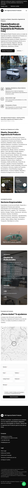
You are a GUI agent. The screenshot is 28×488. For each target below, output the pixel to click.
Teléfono (17, 372)
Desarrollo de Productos (6, 181)
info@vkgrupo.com (5, 442)
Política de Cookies (5, 453)
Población (17, 378)
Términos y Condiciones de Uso (13, 393)
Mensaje (5, 384)
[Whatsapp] (24, 484)
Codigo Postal (6, 378)
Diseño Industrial (18, 181)
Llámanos (19, 50)
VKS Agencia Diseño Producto (12, 10)
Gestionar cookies (15, 6)
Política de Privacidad (18, 392)
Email (4, 372)
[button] (24, 185)
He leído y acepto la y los (14, 393)
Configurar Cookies (5, 459)
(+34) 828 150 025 (5, 440)
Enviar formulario (14, 396)
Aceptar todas (4, 6)
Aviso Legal (3, 451)
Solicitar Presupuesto (7, 50)
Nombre (5, 367)
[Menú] (26, 10)
